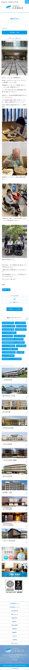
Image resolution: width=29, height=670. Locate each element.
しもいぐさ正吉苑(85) (8, 345)
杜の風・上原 (14, 32)
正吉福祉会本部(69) (8, 322)
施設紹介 (14, 621)
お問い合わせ (14, 643)
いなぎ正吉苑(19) (20, 322)
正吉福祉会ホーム (14, 603)
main (14, 299)
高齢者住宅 (14, 618)
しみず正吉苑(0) (21, 345)
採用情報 (14, 628)
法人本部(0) (20, 352)
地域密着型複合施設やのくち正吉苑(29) (13, 342)
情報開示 (14, 632)
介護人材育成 (14, 625)
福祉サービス (14, 614)
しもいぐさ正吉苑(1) (8, 355)
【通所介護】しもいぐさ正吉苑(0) (12, 358)
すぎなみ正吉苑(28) (8, 329)
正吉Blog (14, 639)
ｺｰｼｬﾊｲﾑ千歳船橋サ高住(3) (10, 349)
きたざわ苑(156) (21, 326)
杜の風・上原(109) (19, 336)
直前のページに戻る (15, 309)
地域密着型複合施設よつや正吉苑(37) (13, 339)
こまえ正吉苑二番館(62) (9, 332)
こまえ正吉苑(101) (21, 329)
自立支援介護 (14, 610)
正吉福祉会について (15, 607)
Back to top (14, 668)
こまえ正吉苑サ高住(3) (9, 352)
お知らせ (14, 636)
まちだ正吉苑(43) (7, 336)
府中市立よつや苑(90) (8, 326)
